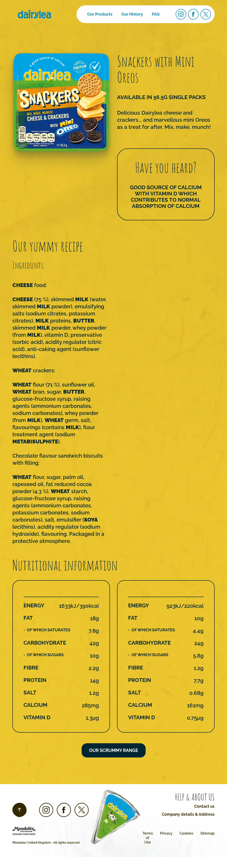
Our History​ (132, 14)
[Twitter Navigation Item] (205, 14)
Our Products (99, 14)
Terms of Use (148, 837)
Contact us (204, 806)
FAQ (156, 14)
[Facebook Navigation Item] (193, 14)
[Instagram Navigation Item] (181, 14)
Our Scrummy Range (113, 750)
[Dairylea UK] (34, 14)
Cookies (186, 833)
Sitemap (207, 833)
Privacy (166, 833)
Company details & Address (188, 814)
